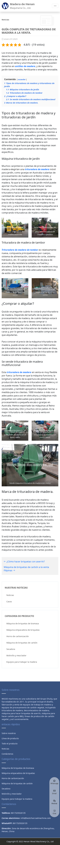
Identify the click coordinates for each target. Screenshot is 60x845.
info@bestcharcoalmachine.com (36, 818)
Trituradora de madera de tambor (20, 249)
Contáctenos (7, 754)
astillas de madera (25, 66)
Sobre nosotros (9, 733)
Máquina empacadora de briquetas (23, 630)
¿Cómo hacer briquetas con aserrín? (25, 561)
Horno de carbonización (17, 636)
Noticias (10, 595)
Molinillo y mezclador (16, 655)
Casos (9, 601)
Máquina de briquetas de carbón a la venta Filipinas (26, 569)
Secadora (10, 649)
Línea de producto (10, 738)
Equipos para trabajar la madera (21, 662)
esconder (22, 79)
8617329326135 (20, 823)
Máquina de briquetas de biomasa (22, 623)
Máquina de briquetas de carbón (21, 642)
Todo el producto (9, 743)
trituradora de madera (37, 169)
